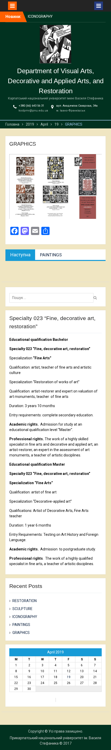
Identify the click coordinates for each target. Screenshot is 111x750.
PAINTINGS (21, 625)
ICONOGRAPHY (40, 16)
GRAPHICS (21, 633)
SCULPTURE (22, 609)
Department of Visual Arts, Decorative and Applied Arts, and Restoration (56, 81)
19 (68, 677)
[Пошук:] (52, 298)
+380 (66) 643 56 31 (31, 105)
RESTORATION (24, 601)
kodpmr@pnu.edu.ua (33, 110)
